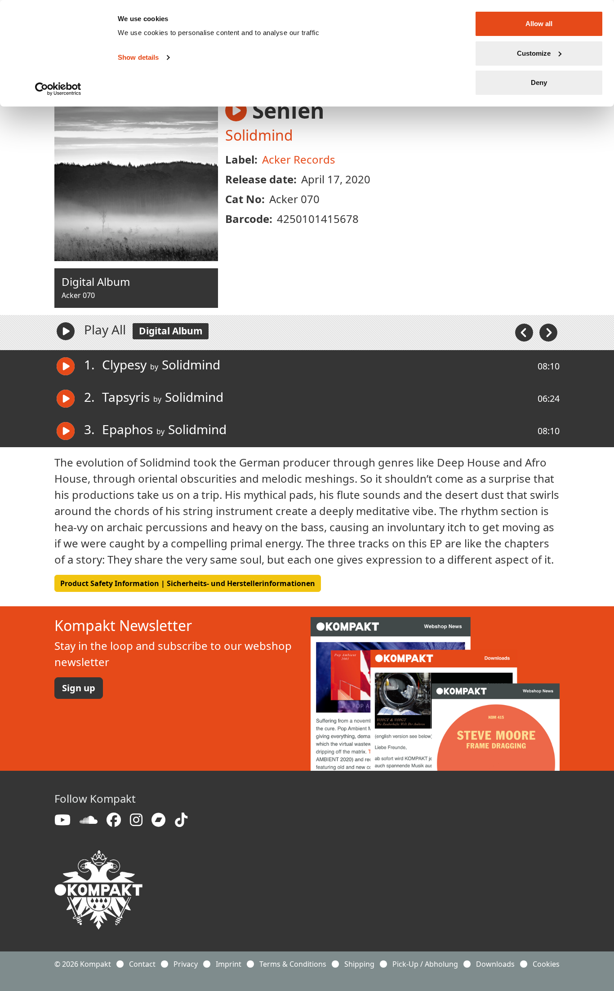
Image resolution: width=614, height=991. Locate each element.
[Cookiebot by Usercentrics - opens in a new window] (58, 89)
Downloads (495, 964)
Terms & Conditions (292, 964)
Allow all (538, 23)
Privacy (186, 964)
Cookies (546, 964)
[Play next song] (548, 332)
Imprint (228, 964)
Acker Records (298, 159)
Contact (142, 964)
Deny (539, 82)
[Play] (65, 331)
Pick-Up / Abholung (425, 964)
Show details (138, 57)
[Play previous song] (525, 332)
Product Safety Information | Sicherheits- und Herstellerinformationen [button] (187, 583)
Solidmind (259, 135)
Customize (534, 53)
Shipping (359, 964)
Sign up (78, 688)
